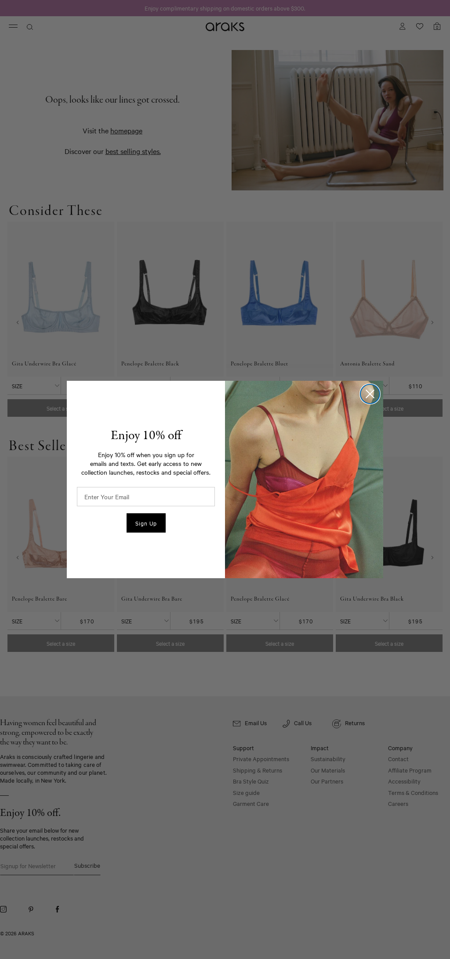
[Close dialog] (370, 394)
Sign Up (146, 523)
